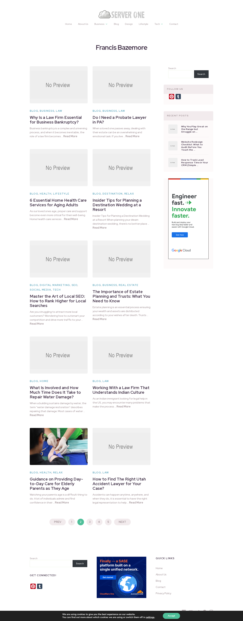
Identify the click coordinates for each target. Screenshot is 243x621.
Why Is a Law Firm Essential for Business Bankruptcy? (56, 120)
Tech (157, 23)
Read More (70, 136)
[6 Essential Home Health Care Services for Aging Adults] (59, 167)
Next (122, 522)
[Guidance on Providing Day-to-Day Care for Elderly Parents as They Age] (59, 446)
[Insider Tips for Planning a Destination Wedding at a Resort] (121, 167)
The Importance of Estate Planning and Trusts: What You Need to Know (121, 296)
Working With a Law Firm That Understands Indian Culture (121, 390)
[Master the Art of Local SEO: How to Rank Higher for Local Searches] (59, 259)
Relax (129, 193)
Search (172, 68)
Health (45, 193)
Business (99, 23)
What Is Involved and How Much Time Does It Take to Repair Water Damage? (55, 392)
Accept (171, 615)
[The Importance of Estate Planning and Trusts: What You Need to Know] (121, 259)
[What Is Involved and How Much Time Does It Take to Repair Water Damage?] (59, 355)
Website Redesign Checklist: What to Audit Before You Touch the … (192, 145)
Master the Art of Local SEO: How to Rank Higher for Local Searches (58, 301)
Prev (57, 522)
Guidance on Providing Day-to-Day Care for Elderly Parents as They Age (56, 484)
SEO (75, 285)
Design (129, 23)
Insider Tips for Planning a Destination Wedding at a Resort (117, 205)
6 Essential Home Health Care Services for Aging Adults (58, 202)
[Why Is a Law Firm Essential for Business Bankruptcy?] (59, 84)
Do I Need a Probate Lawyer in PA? (119, 120)
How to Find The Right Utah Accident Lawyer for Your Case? (119, 484)
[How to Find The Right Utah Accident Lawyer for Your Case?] (121, 446)
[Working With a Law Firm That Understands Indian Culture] (121, 355)
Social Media (40, 289)
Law (59, 111)
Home (68, 23)
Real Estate (129, 285)
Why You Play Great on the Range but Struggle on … (194, 129)
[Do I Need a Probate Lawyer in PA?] (121, 84)
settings (150, 617)
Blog (116, 23)
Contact (173, 23)
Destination (112, 193)
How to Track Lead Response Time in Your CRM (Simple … (194, 162)
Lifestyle (143, 23)
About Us (83, 23)
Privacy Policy (163, 593)
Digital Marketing (55, 285)
